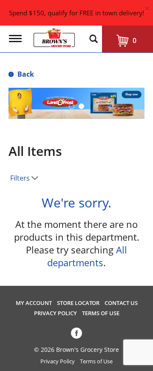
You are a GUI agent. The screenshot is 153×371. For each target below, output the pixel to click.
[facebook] (76, 334)
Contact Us (121, 303)
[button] (71, 106)
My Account (34, 303)
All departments (87, 256)
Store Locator (78, 303)
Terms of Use (100, 313)
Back (25, 74)
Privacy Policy (55, 313)
